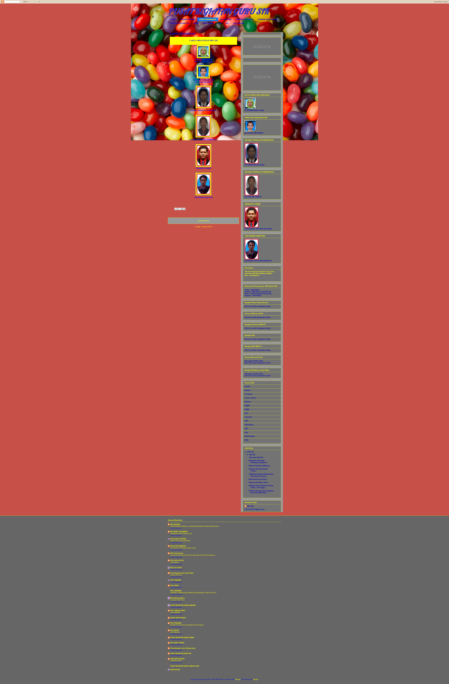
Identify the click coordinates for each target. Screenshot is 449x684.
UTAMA (173, 19)
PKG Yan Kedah (176, 567)
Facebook (249, 394)
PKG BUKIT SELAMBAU (179, 531)
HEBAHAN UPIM (175, 661)
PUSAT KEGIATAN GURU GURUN (182, 637)
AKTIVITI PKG (225, 19)
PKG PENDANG (175, 623)
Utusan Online (250, 398)
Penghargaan (174, 562)
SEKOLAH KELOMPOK (244, 19)
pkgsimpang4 (175, 669)
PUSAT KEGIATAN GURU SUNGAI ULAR (184, 666)
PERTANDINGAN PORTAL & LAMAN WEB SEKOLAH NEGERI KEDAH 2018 (194, 526)
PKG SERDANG (175, 591)
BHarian (248, 402)
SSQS (247, 409)
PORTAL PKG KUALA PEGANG (180, 541)
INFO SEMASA (175, 632)
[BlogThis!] (177, 209)
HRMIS (247, 405)
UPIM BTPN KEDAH (177, 659)
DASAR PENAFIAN (187, 19)
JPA (246, 429)
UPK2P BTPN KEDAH (178, 618)
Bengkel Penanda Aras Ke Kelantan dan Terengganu (187, 625)
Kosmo (247, 386)
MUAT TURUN (208, 23)
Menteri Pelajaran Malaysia (259, 466)
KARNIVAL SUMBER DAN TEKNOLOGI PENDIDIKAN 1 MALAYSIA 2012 (193, 593)
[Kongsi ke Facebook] (182, 209)
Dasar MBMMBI (175, 612)
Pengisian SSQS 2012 (177, 600)
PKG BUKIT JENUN (177, 643)
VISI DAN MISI (238, 23)
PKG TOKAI (174, 585)
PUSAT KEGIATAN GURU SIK (218, 11)
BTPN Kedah (250, 436)
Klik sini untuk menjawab (255, 317)
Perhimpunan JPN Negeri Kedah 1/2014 (183, 548)
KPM (246, 440)
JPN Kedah (249, 425)
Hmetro (247, 390)
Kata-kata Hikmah (256, 457)
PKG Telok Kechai (176, 553)
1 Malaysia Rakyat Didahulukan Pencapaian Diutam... (261, 475)
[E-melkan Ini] (175, 209)
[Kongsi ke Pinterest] (184, 209)
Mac (251, 454)
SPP (246, 421)
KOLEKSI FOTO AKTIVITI (179, 23)
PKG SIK (250, 506)
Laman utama (203, 221)
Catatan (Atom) (207, 226)
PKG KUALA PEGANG (178, 539)
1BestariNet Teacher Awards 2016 (181, 533)
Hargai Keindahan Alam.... (259, 482)
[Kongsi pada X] (180, 209)
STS (246, 413)
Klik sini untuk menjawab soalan (258, 306)
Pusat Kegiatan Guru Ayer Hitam (182, 573)
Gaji (246, 432)
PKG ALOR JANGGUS (178, 546)
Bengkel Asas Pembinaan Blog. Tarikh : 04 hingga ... (261, 486)
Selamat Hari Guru (176, 575)
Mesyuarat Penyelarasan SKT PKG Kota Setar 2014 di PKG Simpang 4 (192, 555)
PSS (220, 23)
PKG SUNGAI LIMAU (177, 610)
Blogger (255, 679)
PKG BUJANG (175, 524)
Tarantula (248, 417)
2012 (249, 452)
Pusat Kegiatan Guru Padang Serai (182, 648)
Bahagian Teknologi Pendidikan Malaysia (258, 461)
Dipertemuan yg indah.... (258, 479)
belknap (237, 679)
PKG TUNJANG (175, 580)
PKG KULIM (174, 630)
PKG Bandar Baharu (177, 598)
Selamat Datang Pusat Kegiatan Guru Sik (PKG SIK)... (261, 492)
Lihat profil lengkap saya (254, 509)
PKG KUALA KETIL (177, 560)
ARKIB (196, 23)
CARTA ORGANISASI (207, 19)
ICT (227, 23)
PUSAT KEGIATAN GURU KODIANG (183, 605)
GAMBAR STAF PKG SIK (267, 19)
